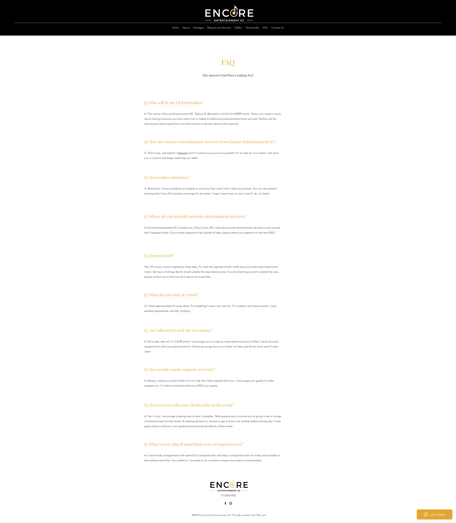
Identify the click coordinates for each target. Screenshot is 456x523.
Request (183, 153)
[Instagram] (230, 503)
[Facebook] (225, 503)
